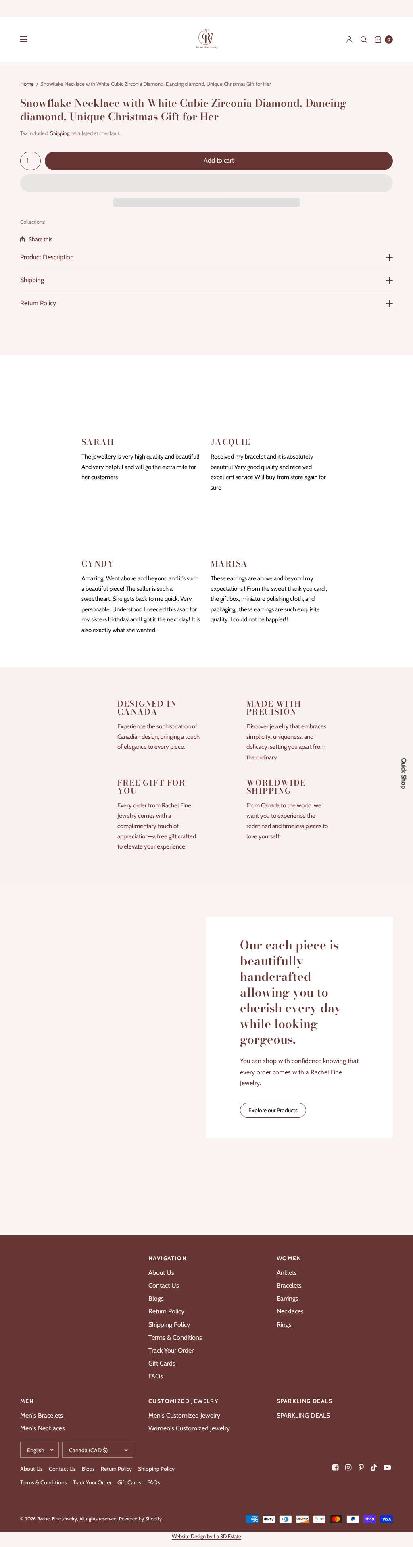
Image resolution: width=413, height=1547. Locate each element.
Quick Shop (403, 773)
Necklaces (290, 1311)
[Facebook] (335, 1467)
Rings (284, 1324)
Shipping (59, 133)
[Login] (349, 39)
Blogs (156, 1298)
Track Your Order (171, 1350)
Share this (40, 239)
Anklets (287, 1272)
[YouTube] (387, 1467)
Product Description (47, 257)
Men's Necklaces (42, 1428)
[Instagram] (348, 1467)
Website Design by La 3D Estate (206, 1536)
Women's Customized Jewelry (189, 1428)
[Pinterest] (361, 1467)
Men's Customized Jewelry (184, 1415)
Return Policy (38, 303)
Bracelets (289, 1285)
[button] (206, 183)
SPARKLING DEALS (303, 1415)
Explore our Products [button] (273, 1110)
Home (27, 84)
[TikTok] (374, 1467)
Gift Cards (161, 1363)
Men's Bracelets (41, 1415)
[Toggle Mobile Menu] (29, 39)
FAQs (155, 1376)
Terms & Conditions (175, 1337)
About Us (161, 1272)
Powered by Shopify (140, 1519)
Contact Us (163, 1285)
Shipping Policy (169, 1324)
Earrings (287, 1298)
